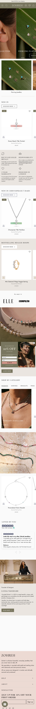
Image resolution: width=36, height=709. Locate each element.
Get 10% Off (9, 362)
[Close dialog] (34, 343)
